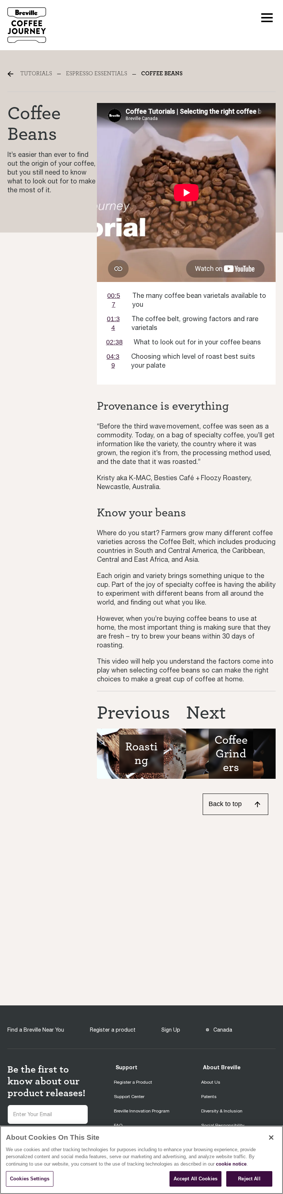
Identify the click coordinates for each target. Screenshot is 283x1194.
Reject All (249, 1178)
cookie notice (231, 1164)
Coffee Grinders (231, 754)
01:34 (113, 323)
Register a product (113, 1030)
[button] (267, 17)
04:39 (112, 361)
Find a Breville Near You (35, 1030)
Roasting (141, 753)
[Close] (271, 1137)
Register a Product (133, 1082)
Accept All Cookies (195, 1178)
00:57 (113, 300)
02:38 (114, 342)
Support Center (129, 1096)
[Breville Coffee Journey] (26, 24)
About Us (210, 1082)
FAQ (118, 1125)
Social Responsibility (222, 1125)
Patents (209, 1096)
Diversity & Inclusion (221, 1111)
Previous (133, 713)
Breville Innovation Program (142, 1111)
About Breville (222, 1067)
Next (206, 713)
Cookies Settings (29, 1178)
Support (126, 1067)
